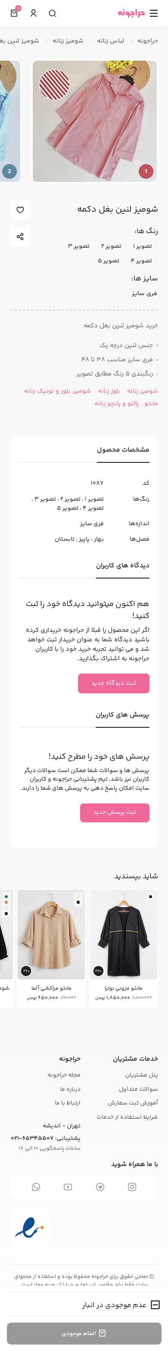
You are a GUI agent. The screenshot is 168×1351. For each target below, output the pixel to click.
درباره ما (70, 1089)
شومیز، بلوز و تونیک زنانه (57, 391)
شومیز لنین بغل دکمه (117, 209)
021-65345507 (32, 1138)
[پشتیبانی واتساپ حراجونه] (36, 1187)
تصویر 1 (94, 499)
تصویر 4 (93, 508)
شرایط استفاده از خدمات (127, 1117)
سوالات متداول (138, 1089)
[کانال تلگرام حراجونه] (100, 1187)
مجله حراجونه (64, 1075)
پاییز (84, 539)
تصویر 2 (70, 499)
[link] (123, 949)
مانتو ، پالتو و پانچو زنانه (126, 404)
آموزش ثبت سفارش (133, 1103)
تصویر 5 (67, 508)
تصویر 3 (45, 499)
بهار (99, 539)
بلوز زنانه (108, 391)
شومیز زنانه (141, 391)
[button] (33, 13)
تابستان (65, 539)
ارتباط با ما (68, 1103)
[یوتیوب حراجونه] (68, 1187)
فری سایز (92, 524)
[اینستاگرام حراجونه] (132, 1187)
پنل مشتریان (141, 1075)
